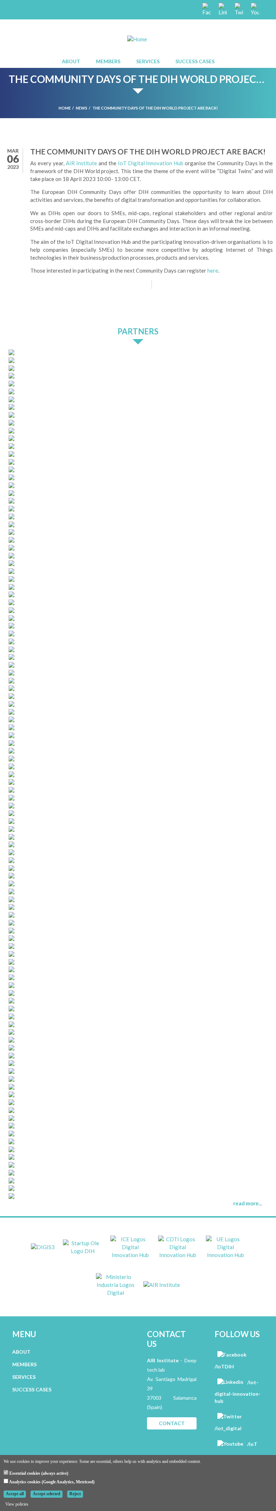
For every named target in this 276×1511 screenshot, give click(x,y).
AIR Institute (81, 163)
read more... (247, 1203)
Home (65, 108)
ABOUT (21, 1352)
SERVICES (24, 1377)
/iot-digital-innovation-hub (238, 1391)
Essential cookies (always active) (38, 1473)
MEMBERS (24, 1364)
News (81, 108)
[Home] (137, 39)
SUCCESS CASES (31, 1389)
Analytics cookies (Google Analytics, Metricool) (51, 1481)
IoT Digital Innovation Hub (151, 163)
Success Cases (195, 61)
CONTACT (172, 1423)
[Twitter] (238, 9)
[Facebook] (205, 9)
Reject (75, 1493)
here (212, 270)
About (71, 61)
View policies (16, 1504)
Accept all (15, 1493)
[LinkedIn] (222, 9)
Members (108, 61)
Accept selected (46, 1493)
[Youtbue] (254, 9)
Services (148, 61)
